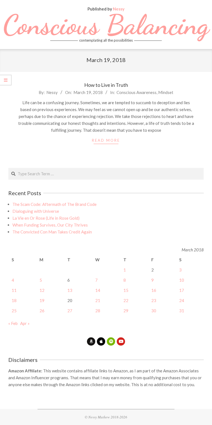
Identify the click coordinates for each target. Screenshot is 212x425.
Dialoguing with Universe (35, 211)
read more (106, 140)
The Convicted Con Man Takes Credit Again (52, 231)
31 (181, 310)
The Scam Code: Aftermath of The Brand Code (54, 204)
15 (125, 290)
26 (41, 310)
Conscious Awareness (136, 92)
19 (41, 300)
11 (14, 290)
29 (125, 310)
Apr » (25, 323)
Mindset (165, 92)
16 (153, 290)
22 (125, 300)
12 (41, 290)
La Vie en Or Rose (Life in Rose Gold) (46, 218)
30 (153, 310)
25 (14, 310)
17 (181, 290)
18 (14, 300)
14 (97, 290)
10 (181, 280)
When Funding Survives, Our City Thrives (50, 224)
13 (69, 290)
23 (153, 300)
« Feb (13, 323)
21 (97, 300)
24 (181, 300)
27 (69, 310)
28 (97, 310)
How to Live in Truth (106, 85)
